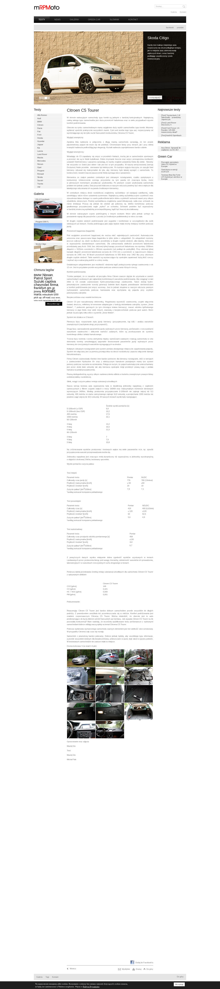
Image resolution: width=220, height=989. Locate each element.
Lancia (40, 151)
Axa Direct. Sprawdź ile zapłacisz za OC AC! (171, 149)
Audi (39, 118)
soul (53, 298)
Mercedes (41, 161)
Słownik (114, 19)
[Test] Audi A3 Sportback (171, 135)
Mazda (40, 158)
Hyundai (40, 141)
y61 (59, 300)
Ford (39, 135)
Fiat (38, 131)
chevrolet (41, 285)
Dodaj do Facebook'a (144, 963)
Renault (40, 174)
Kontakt (183, 12)
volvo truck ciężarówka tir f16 (45, 300)
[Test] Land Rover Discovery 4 (168, 124)
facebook (170, 27)
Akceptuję (179, 984)
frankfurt (40, 288)
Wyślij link (126, 969)
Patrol (38, 278)
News (57, 19)
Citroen (40, 125)
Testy (41, 19)
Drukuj (138, 969)
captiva (50, 281)
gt (53, 288)
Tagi (47, 977)
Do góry (149, 969)
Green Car (94, 19)
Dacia (39, 128)
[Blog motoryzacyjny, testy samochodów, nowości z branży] (46, 7)
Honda (40, 138)
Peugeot (40, 171)
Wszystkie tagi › (53, 304)
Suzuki (40, 180)
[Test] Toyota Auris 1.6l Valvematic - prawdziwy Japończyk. (171, 117)
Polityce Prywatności (91, 987)
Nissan (40, 164)
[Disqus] (110, 826)
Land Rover (42, 154)
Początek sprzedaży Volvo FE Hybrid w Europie (170, 164)
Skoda (40, 177)
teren (58, 298)
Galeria (174, 12)
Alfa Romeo (42, 115)
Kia (38, 148)
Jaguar (40, 144)
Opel (39, 167)
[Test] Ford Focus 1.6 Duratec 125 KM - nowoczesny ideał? (170, 130)
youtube (180, 27)
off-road (46, 297)
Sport (48, 278)
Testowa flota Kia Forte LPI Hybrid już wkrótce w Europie (171, 177)
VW (38, 187)
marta (37, 294)
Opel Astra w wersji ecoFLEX (169, 171)
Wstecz (73, 969)
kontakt (48, 291)
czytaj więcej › (155, 97)
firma (54, 285)
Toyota (40, 184)
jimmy (37, 291)
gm (49, 288)
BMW (39, 122)
